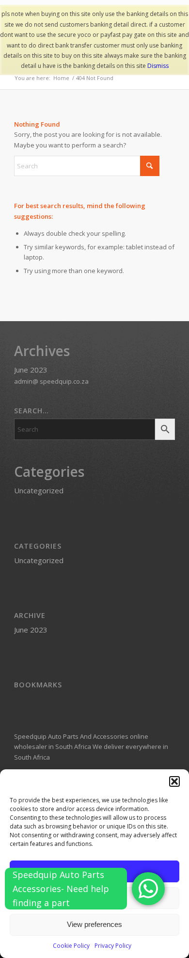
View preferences (94, 924)
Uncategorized (38, 490)
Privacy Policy (112, 946)
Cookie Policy (71, 946)
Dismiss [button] (158, 66)
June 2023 (30, 369)
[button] (174, 781)
